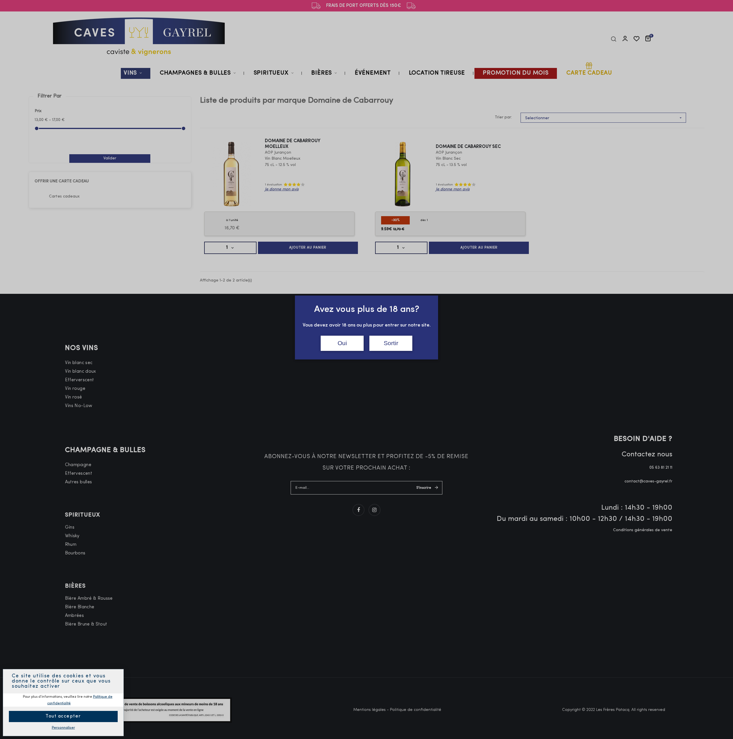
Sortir (391, 343)
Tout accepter (63, 716)
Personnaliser (63, 728)
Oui (342, 343)
